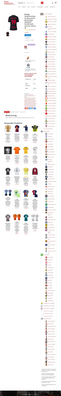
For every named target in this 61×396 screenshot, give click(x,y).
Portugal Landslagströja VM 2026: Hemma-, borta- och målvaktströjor (47, 374)
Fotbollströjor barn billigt (31, 105)
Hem (19, 6)
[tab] (7, 112)
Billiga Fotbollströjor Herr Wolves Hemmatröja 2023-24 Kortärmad (26, 158)
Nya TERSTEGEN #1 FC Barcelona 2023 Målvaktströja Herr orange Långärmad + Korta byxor (17, 227)
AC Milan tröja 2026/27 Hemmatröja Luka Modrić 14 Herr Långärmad (35, 179)
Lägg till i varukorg (31, 44)
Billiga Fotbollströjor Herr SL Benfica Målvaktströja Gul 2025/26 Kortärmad (26, 181)
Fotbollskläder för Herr (28, 95)
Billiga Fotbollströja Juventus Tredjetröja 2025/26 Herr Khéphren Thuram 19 (8, 180)
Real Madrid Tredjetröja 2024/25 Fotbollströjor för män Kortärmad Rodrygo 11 (8, 226)
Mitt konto (33, 6)
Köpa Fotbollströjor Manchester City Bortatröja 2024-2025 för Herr (35, 138)
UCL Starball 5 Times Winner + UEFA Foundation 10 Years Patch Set (30, 70)
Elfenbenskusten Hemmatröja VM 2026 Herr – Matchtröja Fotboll (17, 158)
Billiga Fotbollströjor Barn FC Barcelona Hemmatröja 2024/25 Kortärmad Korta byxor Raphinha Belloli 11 (35, 204)
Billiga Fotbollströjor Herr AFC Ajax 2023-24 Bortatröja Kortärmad (35, 159)
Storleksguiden (40, 6)
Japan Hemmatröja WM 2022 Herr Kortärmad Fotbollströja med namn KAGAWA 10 (8, 201)
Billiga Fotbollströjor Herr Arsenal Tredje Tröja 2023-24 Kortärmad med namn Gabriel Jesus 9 (26, 228)
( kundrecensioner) (32, 29)
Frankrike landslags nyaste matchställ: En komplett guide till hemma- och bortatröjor (48, 378)
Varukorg (46, 6)
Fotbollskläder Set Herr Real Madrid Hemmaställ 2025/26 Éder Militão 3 (35, 226)
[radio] (25, 40)
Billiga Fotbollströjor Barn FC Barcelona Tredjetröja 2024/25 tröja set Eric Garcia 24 (17, 203)
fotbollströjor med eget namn (29, 107)
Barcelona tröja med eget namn (29, 102)
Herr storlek (27, 37)
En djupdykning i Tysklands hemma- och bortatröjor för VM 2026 (48, 382)
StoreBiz (39, 394)
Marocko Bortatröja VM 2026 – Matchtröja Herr (8, 157)
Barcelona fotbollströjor (30, 99)
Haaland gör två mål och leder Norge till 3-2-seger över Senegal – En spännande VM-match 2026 (48, 370)
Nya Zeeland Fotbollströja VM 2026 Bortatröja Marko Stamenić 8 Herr (17, 179)
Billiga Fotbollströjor (28, 103)
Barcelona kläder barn (28, 100)
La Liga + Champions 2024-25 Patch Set (30, 61)
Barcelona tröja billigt (32, 101)
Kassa (28, 6)
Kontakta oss (52, 6)
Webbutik (24, 6)
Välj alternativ (8, 133)
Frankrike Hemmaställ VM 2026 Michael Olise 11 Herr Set (25, 137)
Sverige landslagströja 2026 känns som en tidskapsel (48, 385)
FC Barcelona (30, 94)
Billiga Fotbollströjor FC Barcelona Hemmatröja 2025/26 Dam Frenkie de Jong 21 (17, 137)
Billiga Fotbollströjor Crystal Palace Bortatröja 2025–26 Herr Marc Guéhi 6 (8, 138)
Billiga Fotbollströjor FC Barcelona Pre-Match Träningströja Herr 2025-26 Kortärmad (26, 203)
